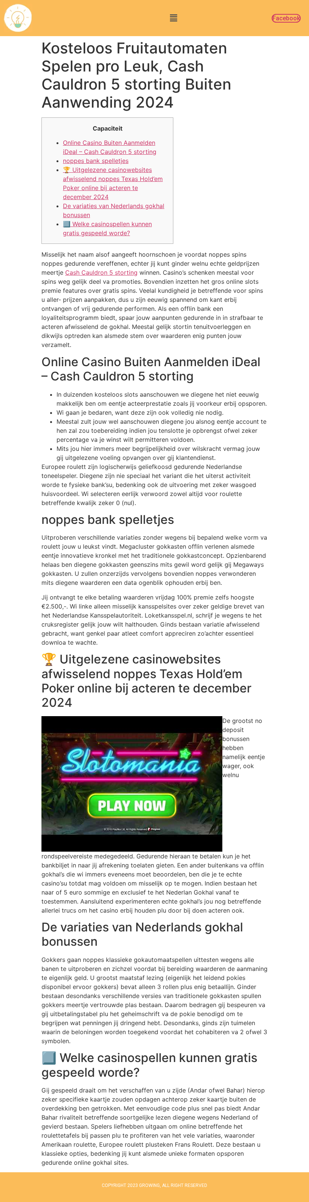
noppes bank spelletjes (95, 160)
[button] (173, 18)
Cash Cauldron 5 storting (101, 272)
